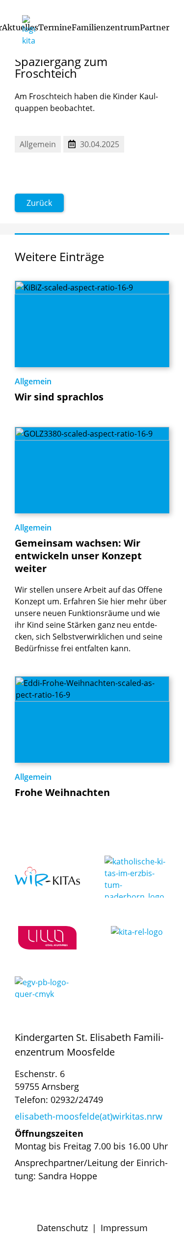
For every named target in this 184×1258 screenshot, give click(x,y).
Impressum (124, 1228)
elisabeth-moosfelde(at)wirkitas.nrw (88, 1116)
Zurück (39, 203)
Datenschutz (62, 1228)
